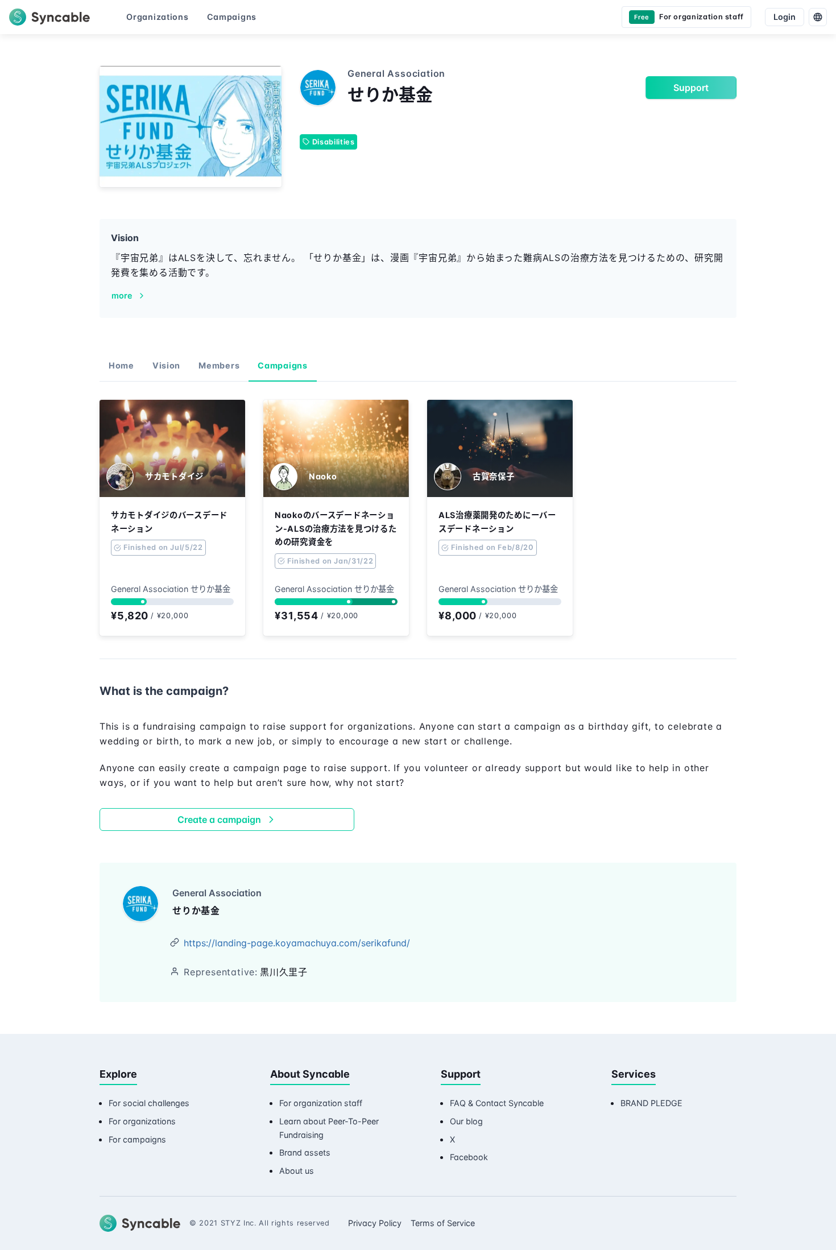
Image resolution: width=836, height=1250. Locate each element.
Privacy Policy (375, 1223)
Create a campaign (219, 819)
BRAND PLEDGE (651, 1103)
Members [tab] (218, 365)
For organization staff (320, 1103)
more (122, 295)
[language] (818, 17)
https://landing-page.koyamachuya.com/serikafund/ (297, 943)
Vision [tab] (166, 365)
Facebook (469, 1157)
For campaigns (137, 1139)
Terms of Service (443, 1223)
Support (691, 87)
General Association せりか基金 (170, 589)
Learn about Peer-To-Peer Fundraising (329, 1128)
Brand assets (304, 1152)
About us (296, 1171)
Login (784, 17)
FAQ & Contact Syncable (497, 1103)
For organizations (142, 1121)
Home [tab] (121, 365)
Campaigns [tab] (282, 365)
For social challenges (149, 1103)
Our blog (466, 1121)
